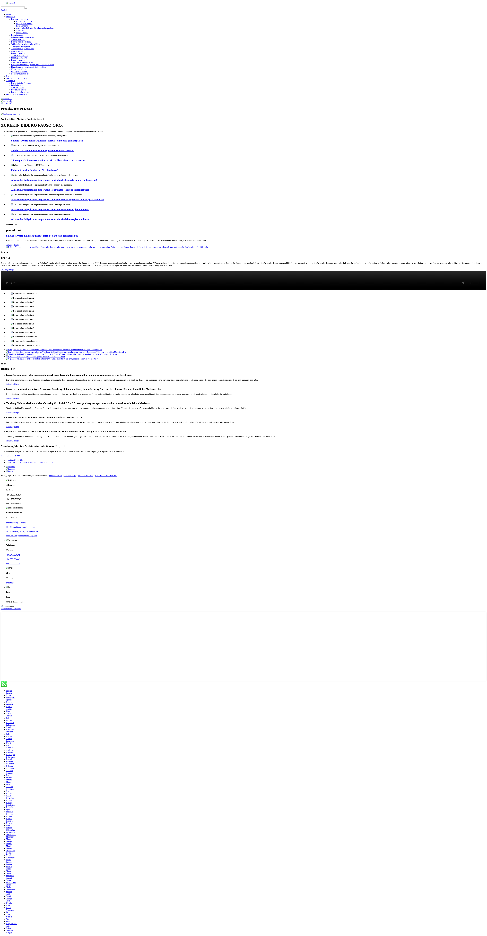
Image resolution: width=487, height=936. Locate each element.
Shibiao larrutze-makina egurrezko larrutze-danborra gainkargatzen (47, 140)
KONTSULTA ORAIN (10, 456)
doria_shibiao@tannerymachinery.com (21, 536)
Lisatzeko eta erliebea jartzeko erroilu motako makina (32, 65)
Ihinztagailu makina (19, 58)
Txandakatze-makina (19, 55)
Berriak (9, 76)
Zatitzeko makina (18, 39)
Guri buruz (10, 81)
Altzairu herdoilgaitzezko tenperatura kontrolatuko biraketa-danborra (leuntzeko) (54, 180)
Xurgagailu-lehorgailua (20, 46)
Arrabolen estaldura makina (22, 62)
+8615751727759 (13, 563)
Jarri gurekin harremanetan (16, 94)
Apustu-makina (17, 51)
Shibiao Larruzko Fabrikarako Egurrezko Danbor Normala (42, 150)
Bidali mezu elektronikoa (11, 609)
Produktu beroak (55, 475)
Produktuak (10, 17)
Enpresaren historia (19, 90)
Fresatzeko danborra (24, 23)
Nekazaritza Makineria (20, 74)
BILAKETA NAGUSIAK (106, 475)
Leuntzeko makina (18, 53)
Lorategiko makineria (19, 71)
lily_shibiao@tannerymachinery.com (20, 527)
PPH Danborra (22, 26)
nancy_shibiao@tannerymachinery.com (22, 531)
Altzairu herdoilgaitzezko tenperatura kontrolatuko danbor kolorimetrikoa (50, 189)
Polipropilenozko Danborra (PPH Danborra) (34, 170)
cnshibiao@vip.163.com (16, 460)
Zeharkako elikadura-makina (22, 37)
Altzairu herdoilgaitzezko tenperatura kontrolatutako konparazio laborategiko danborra (57, 199)
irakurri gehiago (12, 245)
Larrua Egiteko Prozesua (21, 83)
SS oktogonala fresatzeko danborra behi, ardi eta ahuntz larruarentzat (48, 160)
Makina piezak (22, 33)
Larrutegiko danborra (19, 19)
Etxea (8, 14)
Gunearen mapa (70, 475)
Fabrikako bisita (17, 85)
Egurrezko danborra (24, 21)
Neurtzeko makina (18, 69)
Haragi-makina (17, 35)
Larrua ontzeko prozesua (21, 92)
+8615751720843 (13, 559)
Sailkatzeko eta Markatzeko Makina (25, 44)
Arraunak (20, 30)
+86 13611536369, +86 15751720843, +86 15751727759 (29, 462)
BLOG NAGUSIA (85, 475)
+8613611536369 (13, 555)
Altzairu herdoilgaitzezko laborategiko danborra (35, 28)
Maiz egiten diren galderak (16, 78)
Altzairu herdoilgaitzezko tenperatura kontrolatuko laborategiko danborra (50, 209)
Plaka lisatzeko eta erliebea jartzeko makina (28, 67)
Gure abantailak (17, 87)
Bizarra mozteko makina (21, 42)
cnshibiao (10, 583)
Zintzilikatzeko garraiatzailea (22, 49)
